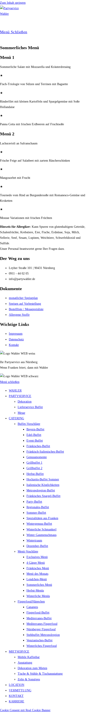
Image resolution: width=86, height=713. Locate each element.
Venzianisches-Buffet (39, 640)
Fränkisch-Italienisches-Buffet (45, 451)
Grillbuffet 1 (34, 462)
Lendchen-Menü (36, 579)
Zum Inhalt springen (13, 2)
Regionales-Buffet (37, 507)
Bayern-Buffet (35, 429)
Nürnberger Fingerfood (41, 629)
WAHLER (15, 390)
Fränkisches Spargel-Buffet (43, 496)
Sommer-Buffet (36, 512)
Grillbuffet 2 (34, 468)
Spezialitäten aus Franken (42, 518)
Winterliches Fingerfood (41, 646)
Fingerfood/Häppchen (31, 601)
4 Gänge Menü (35, 562)
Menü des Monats (37, 573)
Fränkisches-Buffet (38, 446)
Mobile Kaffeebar (29, 657)
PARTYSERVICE (20, 396)
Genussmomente (36, 457)
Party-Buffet (34, 501)
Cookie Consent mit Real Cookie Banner (25, 710)
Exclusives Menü (37, 557)
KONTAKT (16, 696)
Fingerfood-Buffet (37, 612)
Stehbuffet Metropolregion (43, 634)
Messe (21, 412)
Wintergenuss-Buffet (39, 523)
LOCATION (16, 685)
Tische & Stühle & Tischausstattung (40, 673)
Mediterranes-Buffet (39, 618)
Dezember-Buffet (37, 546)
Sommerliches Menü (39, 584)
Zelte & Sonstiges (29, 679)
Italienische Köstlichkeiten (42, 485)
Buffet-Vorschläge (29, 424)
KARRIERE (16, 701)
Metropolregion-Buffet (40, 490)
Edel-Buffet (33, 435)
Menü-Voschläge (28, 551)
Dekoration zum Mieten (32, 668)
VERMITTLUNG (20, 690)
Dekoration (25, 401)
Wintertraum (34, 540)
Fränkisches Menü (37, 568)
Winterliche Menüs (38, 596)
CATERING (16, 418)
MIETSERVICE (19, 651)
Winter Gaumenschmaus (41, 535)
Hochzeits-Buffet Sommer (42, 479)
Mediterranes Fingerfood (41, 623)
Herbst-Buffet (35, 474)
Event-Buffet (34, 440)
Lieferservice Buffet (30, 407)
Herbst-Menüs (35, 590)
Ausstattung (25, 662)
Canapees (32, 607)
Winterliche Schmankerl (41, 529)
